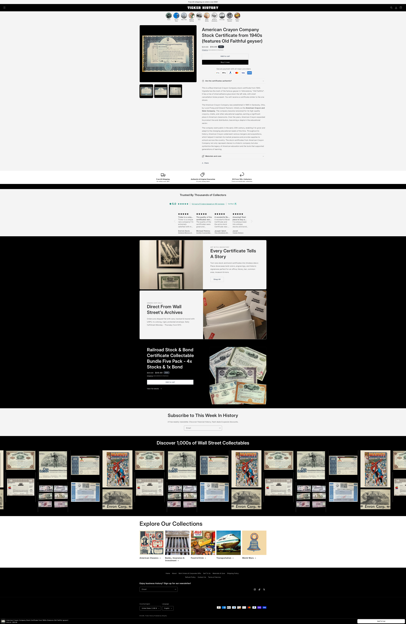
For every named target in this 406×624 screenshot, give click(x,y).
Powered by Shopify (160, 615)
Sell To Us (207, 573)
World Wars (248, 558)
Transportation (223, 558)
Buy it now (225, 62)
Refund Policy (190, 577)
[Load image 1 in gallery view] (146, 91)
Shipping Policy (233, 573)
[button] (4, 7)
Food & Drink (197, 558)
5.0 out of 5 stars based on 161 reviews (208, 204)
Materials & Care (219, 573)
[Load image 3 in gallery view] (175, 91)
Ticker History (149, 615)
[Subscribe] (219, 428)
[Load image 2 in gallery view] (161, 91)
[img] (186, 214)
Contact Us (202, 577)
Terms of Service (214, 577)
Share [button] (206, 163)
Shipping (205, 50)
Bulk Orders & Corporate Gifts (190, 573)
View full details (153, 389)
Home (168, 573)
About (174, 573)
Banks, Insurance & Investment (174, 559)
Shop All (217, 279)
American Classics (149, 558)
